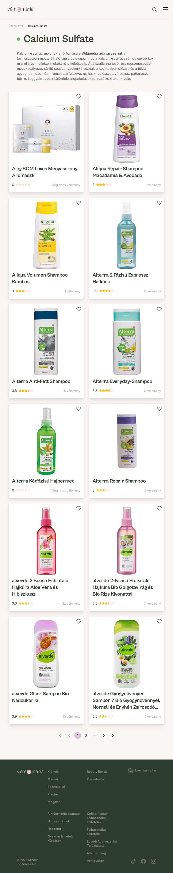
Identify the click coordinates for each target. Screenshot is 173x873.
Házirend (54, 829)
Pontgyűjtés (95, 860)
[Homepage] (20, 9)
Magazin (54, 802)
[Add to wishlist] (78, 96)
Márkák (53, 779)
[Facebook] (143, 861)
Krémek (53, 771)
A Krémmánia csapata (64, 813)
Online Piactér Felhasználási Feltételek (97, 818)
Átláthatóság (96, 853)
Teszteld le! (56, 787)
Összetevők (16, 26)
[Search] (154, 9)
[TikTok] (133, 861)
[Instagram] (153, 861)
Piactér (53, 794)
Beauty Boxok (97, 771)
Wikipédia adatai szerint (102, 53)
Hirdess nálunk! (59, 821)
